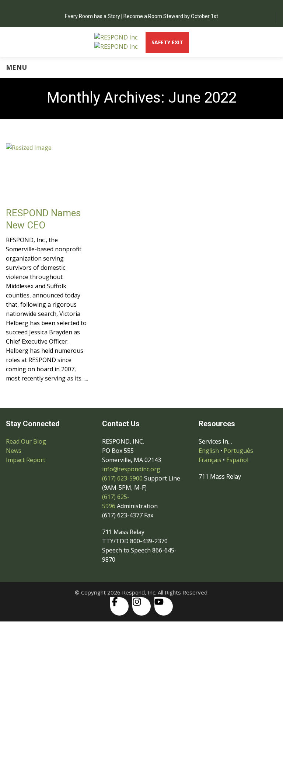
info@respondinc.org (131, 469)
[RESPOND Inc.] (116, 42)
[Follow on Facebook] (119, 606)
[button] (141, 634)
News (13, 451)
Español (237, 460)
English (209, 451)
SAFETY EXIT (167, 42)
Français (210, 460)
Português (238, 451)
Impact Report (25, 460)
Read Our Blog (26, 441)
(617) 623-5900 (122, 478)
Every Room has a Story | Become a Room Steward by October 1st (141, 16)
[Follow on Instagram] (141, 606)
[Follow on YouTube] (163, 606)
